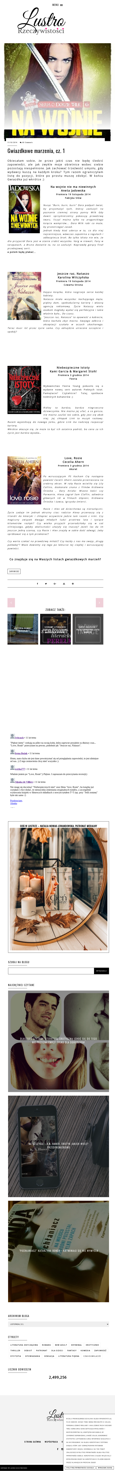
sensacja (49, 1356)
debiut (28, 1350)
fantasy (72, 1350)
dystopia (15, 1356)
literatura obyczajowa (24, 1345)
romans (46, 1345)
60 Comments (27, 142)
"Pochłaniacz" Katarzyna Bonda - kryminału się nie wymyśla (58, 1251)
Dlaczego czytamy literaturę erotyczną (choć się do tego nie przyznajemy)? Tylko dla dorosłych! (58, 1040)
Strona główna (32, 1441)
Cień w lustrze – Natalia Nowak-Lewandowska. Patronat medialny (58, 826)
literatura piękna (68, 1356)
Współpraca (51, 1441)
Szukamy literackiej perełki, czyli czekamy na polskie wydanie (55, 629)
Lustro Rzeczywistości (18, 1468)
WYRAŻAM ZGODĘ (105, 1468)
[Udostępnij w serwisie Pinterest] (73, 583)
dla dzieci (57, 1350)
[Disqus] (55, 692)
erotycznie (92, 1345)
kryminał (76, 1345)
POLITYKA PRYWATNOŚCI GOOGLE (80, 1468)
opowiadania (32, 1356)
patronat (41, 1350)
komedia (85, 1350)
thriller (15, 1350)
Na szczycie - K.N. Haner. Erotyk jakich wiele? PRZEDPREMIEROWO (59, 1145)
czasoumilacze (92, 1356)
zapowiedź (14, 571)
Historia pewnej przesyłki (23, 629)
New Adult (61, 1345)
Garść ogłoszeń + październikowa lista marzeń (88, 629)
